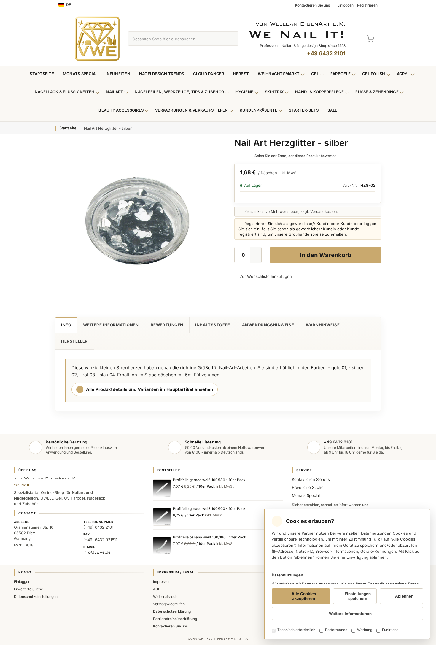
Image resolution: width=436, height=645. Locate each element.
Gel (315, 73)
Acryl (403, 73)
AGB (156, 589)
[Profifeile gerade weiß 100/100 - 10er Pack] (162, 517)
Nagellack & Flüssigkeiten (65, 91)
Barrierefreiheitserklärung (175, 619)
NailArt (114, 91)
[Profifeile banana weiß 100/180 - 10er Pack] (162, 545)
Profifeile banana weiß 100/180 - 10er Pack (209, 537)
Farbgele (340, 73)
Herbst (241, 73)
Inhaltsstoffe (212, 324)
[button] (255, 259)
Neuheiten (118, 73)
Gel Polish (373, 73)
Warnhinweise (323, 324)
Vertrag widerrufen (169, 604)
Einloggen (22, 581)
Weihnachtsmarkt (279, 73)
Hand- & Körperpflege (319, 91)
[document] (347, 574)
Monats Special (80, 73)
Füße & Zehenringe (377, 91)
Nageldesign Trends (161, 73)
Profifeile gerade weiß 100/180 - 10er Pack (209, 480)
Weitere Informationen (111, 324)
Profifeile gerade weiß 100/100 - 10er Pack (209, 508)
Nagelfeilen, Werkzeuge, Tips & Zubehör (179, 91)
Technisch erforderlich (296, 629)
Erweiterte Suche (308, 487)
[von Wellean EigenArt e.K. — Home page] (97, 38)
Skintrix (274, 91)
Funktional (391, 629)
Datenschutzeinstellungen (36, 596)
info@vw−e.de (97, 552)
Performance (336, 629)
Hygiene (244, 91)
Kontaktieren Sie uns (311, 479)
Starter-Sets (304, 110)
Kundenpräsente (259, 110)
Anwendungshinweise (268, 324)
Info (66, 324)
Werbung (364, 629)
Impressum (162, 581)
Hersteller (74, 341)
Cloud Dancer (208, 73)
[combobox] (176, 38)
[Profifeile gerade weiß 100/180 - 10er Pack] (162, 488)
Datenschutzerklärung (172, 611)
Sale (332, 110)
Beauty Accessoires (121, 110)
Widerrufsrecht (166, 596)
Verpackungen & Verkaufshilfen (191, 110)
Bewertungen (167, 324)
